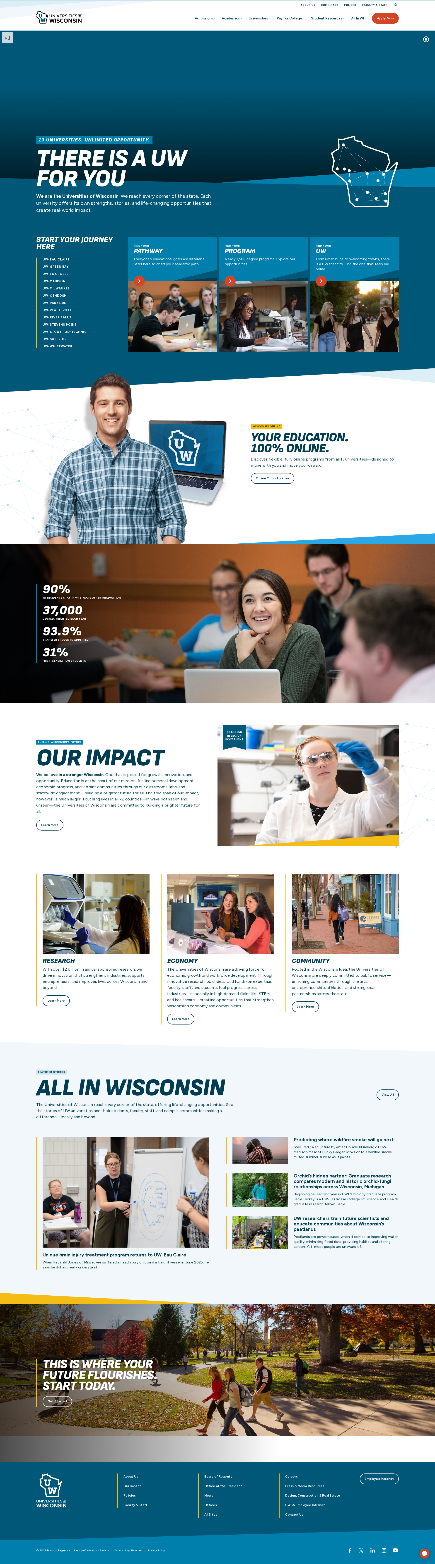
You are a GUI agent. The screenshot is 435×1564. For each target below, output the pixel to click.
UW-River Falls (57, 317)
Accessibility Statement (128, 1550)
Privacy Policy (156, 1550)
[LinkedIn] (372, 1550)
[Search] (396, 5)
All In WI (357, 18)
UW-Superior (55, 339)
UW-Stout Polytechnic (65, 332)
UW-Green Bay (56, 266)
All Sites (210, 1514)
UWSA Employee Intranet (305, 1505)
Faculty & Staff (374, 5)
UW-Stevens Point (60, 324)
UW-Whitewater (58, 346)
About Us (308, 5)
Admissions (204, 18)
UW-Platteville (57, 310)
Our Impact (330, 5)
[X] (361, 1550)
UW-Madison (54, 281)
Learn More (49, 825)
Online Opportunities (272, 478)
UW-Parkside (54, 303)
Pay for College (289, 18)
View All (388, 1095)
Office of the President (223, 1486)
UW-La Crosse (56, 274)
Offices (210, 1505)
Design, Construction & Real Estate (312, 1495)
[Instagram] (384, 1550)
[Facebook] (349, 1550)
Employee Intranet (379, 1479)
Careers (291, 1476)
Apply (385, 18)
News (208, 1495)
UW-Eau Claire (56, 259)
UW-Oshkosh (55, 295)
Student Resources (326, 18)
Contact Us (294, 1514)
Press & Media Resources (304, 1486)
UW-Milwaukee (56, 288)
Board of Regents (218, 1476)
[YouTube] (395, 1550)
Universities (258, 18)
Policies (350, 5)
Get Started (57, 1401)
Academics (231, 18)
